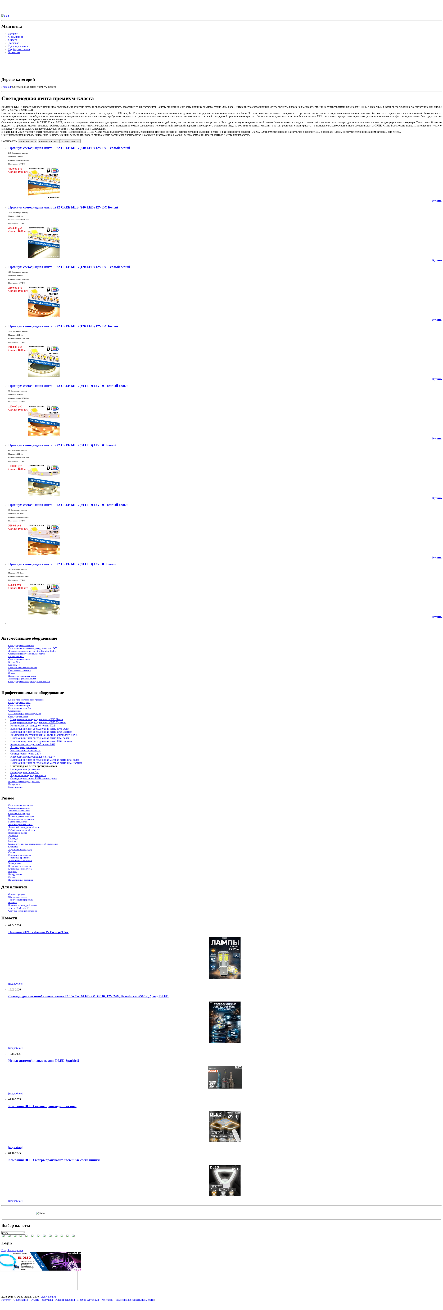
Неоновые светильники (19, 866)
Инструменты (15, 874)
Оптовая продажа (16, 894)
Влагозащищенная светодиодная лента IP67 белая (39, 737)
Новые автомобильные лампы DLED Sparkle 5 (43, 1060)
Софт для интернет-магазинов (22, 910)
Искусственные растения (20, 880)
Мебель (12, 841)
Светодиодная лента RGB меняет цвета (33, 778)
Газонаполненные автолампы (22, 667)
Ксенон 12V (14, 662)
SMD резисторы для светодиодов (24, 713)
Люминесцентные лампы (20, 824)
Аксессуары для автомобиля (22, 678)
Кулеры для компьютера (20, 868)
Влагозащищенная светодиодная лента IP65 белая (39, 728)
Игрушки (12, 871)
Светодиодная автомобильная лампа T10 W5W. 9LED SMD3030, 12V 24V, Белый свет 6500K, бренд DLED (88, 996)
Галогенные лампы (17, 821)
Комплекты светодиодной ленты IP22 (32, 725)
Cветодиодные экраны (19, 702)
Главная (6, 86)
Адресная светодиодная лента (28, 775)
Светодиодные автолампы (21, 645)
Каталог (13, 33)
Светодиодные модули (19, 705)
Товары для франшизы (19, 857)
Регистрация (15, 1250)
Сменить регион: (11, 2)
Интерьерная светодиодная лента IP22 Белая (36, 719)
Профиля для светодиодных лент (24, 781)
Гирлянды (13, 838)
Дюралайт (13, 835)
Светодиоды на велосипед (21, 819)
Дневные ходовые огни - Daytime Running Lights (32, 651)
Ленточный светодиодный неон (23, 827)
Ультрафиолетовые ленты (25, 750)
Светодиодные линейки (19, 708)
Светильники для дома (19, 813)
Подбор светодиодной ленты (22, 905)
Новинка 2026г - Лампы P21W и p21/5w (38, 932)
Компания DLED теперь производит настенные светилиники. (54, 1160)
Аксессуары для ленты (23, 747)
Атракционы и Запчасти (20, 860)
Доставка (13, 43)
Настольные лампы (17, 832)
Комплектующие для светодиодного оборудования (33, 844)
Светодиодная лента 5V (24, 772)
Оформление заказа (17, 897)
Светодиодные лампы (19, 808)
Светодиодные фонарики (20, 805)
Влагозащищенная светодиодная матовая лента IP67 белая (44, 759)
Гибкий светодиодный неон (21, 830)
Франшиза (13, 846)
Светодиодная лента (18, 716)
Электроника (14, 863)
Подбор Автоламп (19, 49)
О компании (15, 36)
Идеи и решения (18, 46)
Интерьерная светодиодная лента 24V (32, 756)
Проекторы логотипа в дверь (22, 676)
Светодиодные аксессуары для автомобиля (29, 681)
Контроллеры (14, 784)
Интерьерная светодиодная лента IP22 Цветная (38, 722)
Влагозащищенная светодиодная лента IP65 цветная (41, 731)
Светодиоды (14, 710)
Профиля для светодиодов (21, 816)
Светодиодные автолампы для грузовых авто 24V (32, 648)
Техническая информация (20, 899)
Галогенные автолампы (19, 670)
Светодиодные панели (19, 659)
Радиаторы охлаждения (19, 855)
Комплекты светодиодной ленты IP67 (32, 744)
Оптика (11, 673)
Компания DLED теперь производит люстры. (42, 1106)
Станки (11, 852)
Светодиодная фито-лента (25, 769)
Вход (4, 1250)
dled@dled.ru (48, 1296)
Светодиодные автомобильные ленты (26, 653)
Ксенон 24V (14, 664)
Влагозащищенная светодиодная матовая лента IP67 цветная (46, 762)
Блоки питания (15, 787)
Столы (11, 877)
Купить (437, 200)
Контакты (14, 52)
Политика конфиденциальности (135, 1299)
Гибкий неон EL (16, 656)
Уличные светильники (19, 810)
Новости (12, 902)
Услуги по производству (20, 849)
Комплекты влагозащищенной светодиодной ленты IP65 (44, 734)
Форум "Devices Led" (18, 908)
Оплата (12, 39)
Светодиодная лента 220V (25, 753)
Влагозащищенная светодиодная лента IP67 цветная (41, 741)
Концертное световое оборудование (26, 699)
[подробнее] (15, 983)
